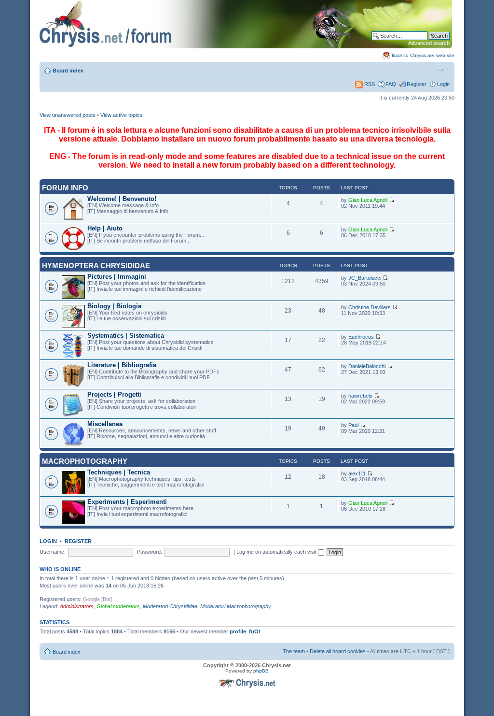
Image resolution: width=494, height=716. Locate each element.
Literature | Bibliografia (121, 365)
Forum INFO (65, 188)
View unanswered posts (68, 115)
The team (294, 651)
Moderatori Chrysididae (170, 606)
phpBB (261, 670)
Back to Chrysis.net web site (423, 55)
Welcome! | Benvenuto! (121, 198)
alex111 (357, 473)
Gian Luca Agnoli (367, 200)
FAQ (390, 84)
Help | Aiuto (105, 228)
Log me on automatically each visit (277, 552)
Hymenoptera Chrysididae (96, 265)
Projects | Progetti (114, 394)
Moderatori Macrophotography (235, 606)
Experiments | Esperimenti (127, 501)
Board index (68, 70)
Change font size (443, 68)
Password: (149, 552)
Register (416, 84)
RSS (369, 84)
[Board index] (246, 46)
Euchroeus (361, 337)
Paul (353, 425)
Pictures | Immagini (116, 276)
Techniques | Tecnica (118, 472)
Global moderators (118, 606)
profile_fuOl (245, 631)
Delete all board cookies (338, 651)
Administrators (77, 606)
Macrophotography (84, 461)
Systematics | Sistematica (125, 335)
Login (443, 84)
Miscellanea (105, 424)
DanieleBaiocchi (366, 366)
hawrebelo (360, 396)
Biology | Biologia (114, 306)
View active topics (121, 115)
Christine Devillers (369, 307)
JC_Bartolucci (364, 278)
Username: (53, 552)
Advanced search (429, 43)
